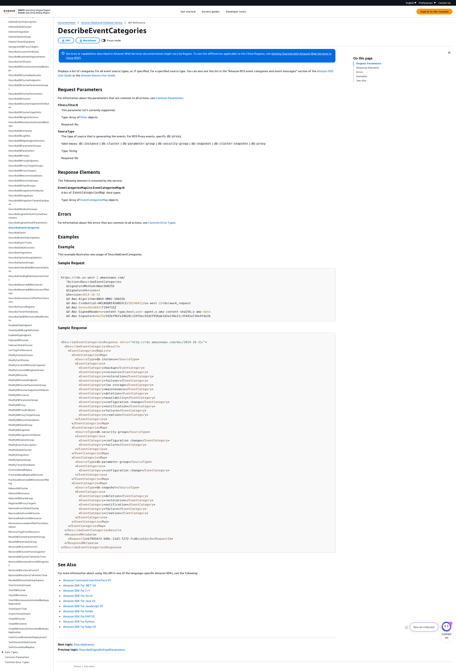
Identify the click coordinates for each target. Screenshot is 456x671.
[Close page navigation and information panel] (449, 53)
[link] (136, 22)
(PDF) (77, 58)
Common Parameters (169, 98)
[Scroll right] (248, 11)
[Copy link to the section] (55, 89)
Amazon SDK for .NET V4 (79, 585)
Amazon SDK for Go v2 (78, 595)
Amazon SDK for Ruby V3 (79, 626)
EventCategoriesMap (94, 200)
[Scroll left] (178, 11)
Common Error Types (161, 222)
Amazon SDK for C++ (76, 590)
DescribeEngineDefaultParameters (102, 649)
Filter (84, 117)
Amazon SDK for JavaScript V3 (83, 606)
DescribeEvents (84, 644)
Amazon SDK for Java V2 (79, 601)
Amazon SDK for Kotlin (78, 611)
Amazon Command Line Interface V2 (87, 580)
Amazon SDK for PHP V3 (79, 616)
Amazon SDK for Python (78, 621)
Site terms (89, 666)
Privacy (77, 666)
